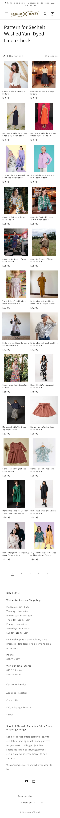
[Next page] (47, 573)
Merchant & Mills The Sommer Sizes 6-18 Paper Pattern (43, 134)
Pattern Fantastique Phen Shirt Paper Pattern (44, 344)
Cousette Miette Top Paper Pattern (13, 92)
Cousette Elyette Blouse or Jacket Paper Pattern (41, 218)
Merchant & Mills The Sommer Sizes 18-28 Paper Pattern (15, 134)
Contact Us (12, 700)
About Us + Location (16, 692)
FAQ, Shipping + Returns (18, 707)
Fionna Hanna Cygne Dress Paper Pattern (14, 470)
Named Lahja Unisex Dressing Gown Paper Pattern (15, 554)
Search (9, 714)
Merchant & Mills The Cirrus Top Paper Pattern (14, 428)
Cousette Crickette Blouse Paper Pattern (41, 260)
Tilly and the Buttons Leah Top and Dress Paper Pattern (15, 176)
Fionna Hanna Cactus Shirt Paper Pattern (42, 470)
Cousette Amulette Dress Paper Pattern (15, 386)
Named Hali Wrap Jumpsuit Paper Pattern (42, 386)
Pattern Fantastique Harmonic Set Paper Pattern (15, 344)
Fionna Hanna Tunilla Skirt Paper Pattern (42, 428)
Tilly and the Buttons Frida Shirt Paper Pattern (42, 176)
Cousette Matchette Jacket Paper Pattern (14, 218)
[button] (6, 13)
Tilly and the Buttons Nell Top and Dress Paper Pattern (43, 554)
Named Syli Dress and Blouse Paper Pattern (43, 512)
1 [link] (12, 573)
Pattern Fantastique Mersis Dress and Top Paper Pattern (42, 302)
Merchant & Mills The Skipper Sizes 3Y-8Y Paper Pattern (15, 512)
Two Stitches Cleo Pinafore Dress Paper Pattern (14, 302)
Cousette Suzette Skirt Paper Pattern (42, 92)
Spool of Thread (33, 812)
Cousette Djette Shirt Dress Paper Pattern (14, 260)
